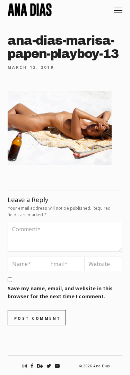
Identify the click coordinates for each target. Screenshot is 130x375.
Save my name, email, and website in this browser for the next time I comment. (60, 292)
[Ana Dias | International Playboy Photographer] (30, 9)
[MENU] (118, 7)
